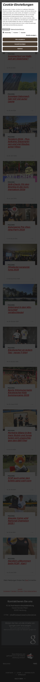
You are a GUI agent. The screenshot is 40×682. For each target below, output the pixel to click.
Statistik (23, 32)
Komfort (15, 32)
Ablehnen (20, 48)
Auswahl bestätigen (20, 44)
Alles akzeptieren (20, 39)
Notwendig (8, 32)
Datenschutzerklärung (17, 29)
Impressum (6, 29)
